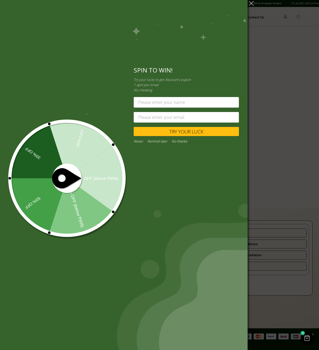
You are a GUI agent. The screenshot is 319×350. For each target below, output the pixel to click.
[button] (307, 338)
